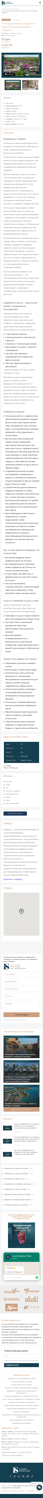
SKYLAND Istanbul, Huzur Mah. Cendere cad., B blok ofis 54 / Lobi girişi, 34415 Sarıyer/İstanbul (20, 1434)
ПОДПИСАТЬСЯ (12, 1365)
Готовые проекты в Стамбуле (21, 1385)
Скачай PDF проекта (15, 813)
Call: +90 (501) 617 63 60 (18, 968)
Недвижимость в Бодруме (21, 1423)
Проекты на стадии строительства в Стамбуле (21, 1388)
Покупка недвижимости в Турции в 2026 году (21, 1396)
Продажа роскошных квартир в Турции (21, 1378)
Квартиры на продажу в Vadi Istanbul (17, 1200)
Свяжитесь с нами (17, 1491)
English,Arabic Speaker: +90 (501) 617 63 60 (16, 1452)
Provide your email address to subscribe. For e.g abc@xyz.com (21, 1360)
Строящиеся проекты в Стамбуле (16, 1205)
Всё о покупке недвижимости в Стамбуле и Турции (21, 1399)
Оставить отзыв (32, 1491)
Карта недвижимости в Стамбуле (22, 1420)
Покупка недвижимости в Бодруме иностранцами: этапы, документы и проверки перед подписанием (27, 1139)
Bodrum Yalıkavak (21, 1439)
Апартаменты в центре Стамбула (16, 1173)
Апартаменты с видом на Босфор (16, 1168)
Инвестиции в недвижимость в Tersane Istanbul (21, 1405)
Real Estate (15, 966)
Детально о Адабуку (13, 879)
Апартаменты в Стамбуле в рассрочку (18, 1184)
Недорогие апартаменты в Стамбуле (17, 1194)
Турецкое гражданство (21, 1412)
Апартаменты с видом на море (15, 1189)
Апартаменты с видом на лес (14, 1179)
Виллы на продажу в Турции (21, 1382)
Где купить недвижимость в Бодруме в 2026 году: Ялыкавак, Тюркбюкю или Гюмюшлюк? (25, 1152)
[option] (22, 65)
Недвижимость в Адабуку (21, 1109)
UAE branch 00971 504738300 (12, 1455)
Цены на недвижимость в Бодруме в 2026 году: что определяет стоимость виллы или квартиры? (26, 1126)
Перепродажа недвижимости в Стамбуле (21, 1409)
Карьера (5, 1491)
